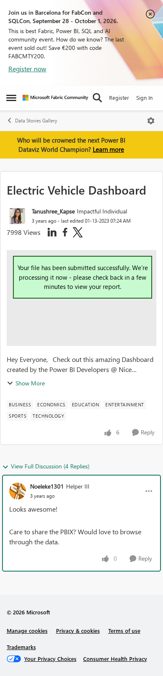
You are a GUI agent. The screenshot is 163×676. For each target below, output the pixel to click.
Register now (27, 68)
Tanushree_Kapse (53, 211)
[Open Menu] (151, 121)
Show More (30, 383)
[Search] (97, 98)
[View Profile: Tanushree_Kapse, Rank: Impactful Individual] (17, 215)
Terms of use (124, 630)
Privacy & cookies (78, 630)
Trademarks (21, 646)
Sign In (144, 97)
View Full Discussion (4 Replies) (50, 466)
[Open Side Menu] (11, 97)
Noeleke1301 (47, 486)
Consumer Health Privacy (115, 658)
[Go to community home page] (55, 98)
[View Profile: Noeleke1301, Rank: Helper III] (17, 491)
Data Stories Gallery (36, 120)
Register (119, 97)
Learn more (108, 149)
